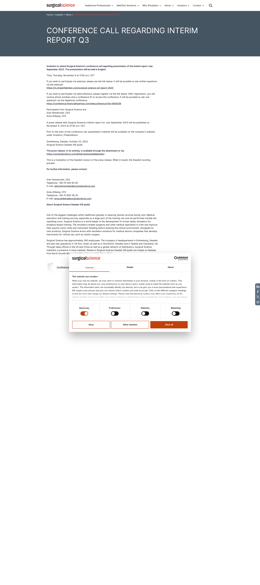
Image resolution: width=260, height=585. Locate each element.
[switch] (115, 313)
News (68, 14)
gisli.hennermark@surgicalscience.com (74, 186)
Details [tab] (130, 267)
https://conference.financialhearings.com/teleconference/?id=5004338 (84, 103)
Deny (91, 325)
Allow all (169, 325)
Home (50, 14)
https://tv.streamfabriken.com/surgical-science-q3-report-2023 (80, 87)
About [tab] (171, 267)
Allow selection (130, 325)
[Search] (210, 5)
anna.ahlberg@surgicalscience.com (72, 198)
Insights (59, 14)
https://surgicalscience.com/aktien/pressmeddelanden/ (76, 154)
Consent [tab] (89, 268)
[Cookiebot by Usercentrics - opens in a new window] (176, 258)
